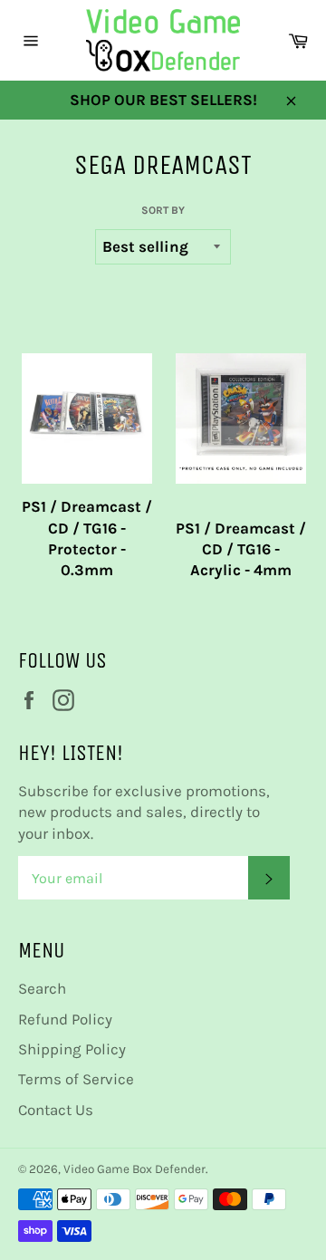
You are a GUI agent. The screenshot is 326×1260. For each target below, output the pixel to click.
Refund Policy (65, 1019)
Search (42, 988)
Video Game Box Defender (134, 1169)
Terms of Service (76, 1079)
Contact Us (55, 1110)
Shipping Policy (72, 1049)
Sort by (163, 210)
